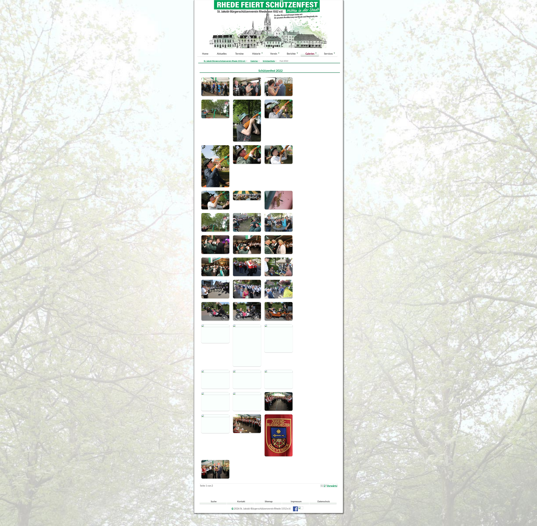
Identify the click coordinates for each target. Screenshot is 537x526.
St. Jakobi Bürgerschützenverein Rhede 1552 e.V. (225, 61)
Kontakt (241, 501)
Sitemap (269, 501)
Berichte (291, 53)
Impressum (296, 501)
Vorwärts (332, 485)
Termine (239, 53)
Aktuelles (222, 53)
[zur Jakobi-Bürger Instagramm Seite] (300, 508)
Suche (213, 501)
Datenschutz (323, 501)
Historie (256, 53)
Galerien (309, 53)
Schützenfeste (269, 61)
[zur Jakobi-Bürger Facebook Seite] (295, 508)
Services (328, 53)
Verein (273, 53)
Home (205, 53)
